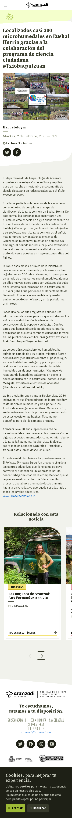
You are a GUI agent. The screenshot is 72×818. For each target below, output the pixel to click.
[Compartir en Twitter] (7, 152)
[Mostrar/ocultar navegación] (5, 5)
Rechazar (39, 808)
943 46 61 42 (37, 728)
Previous (31, 655)
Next (41, 655)
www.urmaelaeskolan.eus (19, 496)
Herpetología (14, 127)
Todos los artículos (22, 632)
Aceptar (17, 808)
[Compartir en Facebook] (17, 152)
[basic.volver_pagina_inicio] (37, 5)
